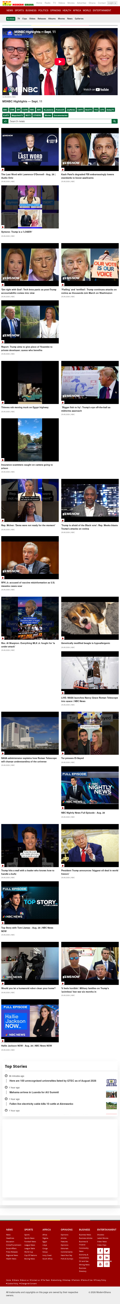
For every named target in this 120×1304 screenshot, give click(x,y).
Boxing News (29, 1259)
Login (111, 2)
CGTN (25, 109)
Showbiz (100, 1234)
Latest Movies (102, 1238)
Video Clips (101, 1245)
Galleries (79, 18)
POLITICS (43, 10)
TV (54, 2)
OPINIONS (55, 10)
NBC (32, 109)
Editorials (64, 1248)
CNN (12, 109)
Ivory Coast (47, 1255)
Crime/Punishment (13, 1245)
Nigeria (45, 1238)
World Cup (28, 1252)
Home (39, 2)
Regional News (12, 1255)
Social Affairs (11, 1248)
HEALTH (67, 10)
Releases (42, 18)
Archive (10, 18)
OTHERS (37, 115)
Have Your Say (66, 1255)
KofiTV (6, 115)
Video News (102, 1241)
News (69, 18)
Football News (30, 1241)
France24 (60, 109)
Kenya (45, 1252)
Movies (71, 2)
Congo (45, 1248)
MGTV (28, 115)
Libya (44, 1245)
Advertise (81, 2)
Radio (47, 2)
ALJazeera (48, 109)
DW (18, 109)
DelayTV (110, 109)
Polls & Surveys (67, 1259)
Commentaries (66, 1252)
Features (64, 1241)
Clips (24, 18)
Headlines (10, 1238)
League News (29, 1245)
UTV (102, 109)
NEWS (10, 10)
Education (10, 1241)
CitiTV (80, 109)
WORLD (87, 10)
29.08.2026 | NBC (8, 181)
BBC (5, 109)
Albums (52, 18)
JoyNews (71, 109)
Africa (44, 1234)
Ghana (92, 2)
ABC (39, 109)
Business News (85, 1234)
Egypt (44, 1241)
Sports (27, 1234)
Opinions (64, 1234)
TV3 (96, 109)
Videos (61, 2)
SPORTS (19, 10)
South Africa (47, 1259)
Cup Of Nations (30, 1255)
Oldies (32, 18)
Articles (64, 1238)
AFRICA (77, 10)
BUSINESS (31, 10)
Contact (102, 2)
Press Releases (12, 1252)
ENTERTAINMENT (102, 10)
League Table (29, 1248)
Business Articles (85, 1238)
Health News (11, 1259)
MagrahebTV (17, 115)
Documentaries (61, 115)
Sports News (29, 1238)
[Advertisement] (58, 1281)
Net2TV (88, 109)
